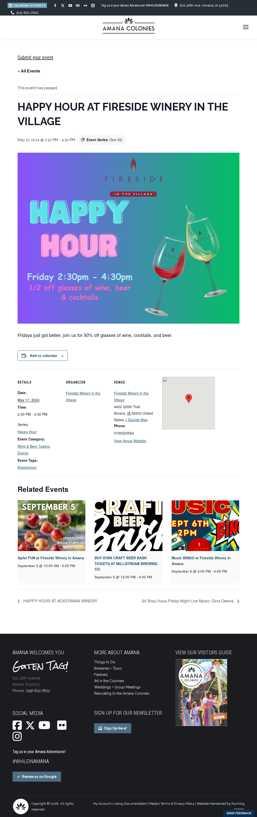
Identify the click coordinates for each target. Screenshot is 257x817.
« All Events (29, 71)
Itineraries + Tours (108, 668)
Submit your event (35, 57)
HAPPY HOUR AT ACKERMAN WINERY (59, 601)
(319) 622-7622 (38, 691)
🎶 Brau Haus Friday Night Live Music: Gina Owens (188, 601)
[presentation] (51, 525)
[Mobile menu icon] (245, 27)
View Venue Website (130, 440)
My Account (102, 803)
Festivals (101, 675)
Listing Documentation (130, 803)
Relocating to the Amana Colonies (121, 693)
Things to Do (104, 662)
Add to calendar (43, 355)
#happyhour (27, 467)
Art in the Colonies (109, 681)
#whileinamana (31, 761)
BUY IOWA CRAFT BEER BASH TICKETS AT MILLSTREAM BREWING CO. (126, 563)
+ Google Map (136, 419)
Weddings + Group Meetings (117, 687)
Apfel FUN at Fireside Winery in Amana (51, 557)
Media (153, 803)
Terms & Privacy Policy (178, 803)
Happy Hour (27, 431)
